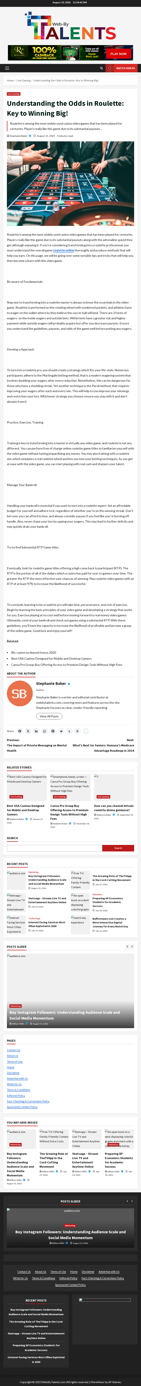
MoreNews (97, 1382)
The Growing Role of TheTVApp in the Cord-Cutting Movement (80, 880)
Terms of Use (15, 1061)
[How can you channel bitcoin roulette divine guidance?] (114, 787)
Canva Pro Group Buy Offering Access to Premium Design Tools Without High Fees (66, 665)
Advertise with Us (17, 1078)
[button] (7, 68)
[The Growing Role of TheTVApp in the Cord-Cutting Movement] (70, 991)
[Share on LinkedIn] (36, 731)
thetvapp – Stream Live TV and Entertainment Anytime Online (16, 902)
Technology (34, 918)
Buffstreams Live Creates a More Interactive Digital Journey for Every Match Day (80, 924)
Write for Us (14, 1084)
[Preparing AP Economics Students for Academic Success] (119, 1139)
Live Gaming (13, 94)
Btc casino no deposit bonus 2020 (33, 652)
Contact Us (13, 1049)
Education (97, 894)
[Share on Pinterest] (53, 731)
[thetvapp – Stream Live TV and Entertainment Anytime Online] (86, 1139)
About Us (12, 1055)
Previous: (37, 745)
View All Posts (49, 716)
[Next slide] (132, 947)
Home (10, 1067)
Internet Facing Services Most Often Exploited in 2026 (16, 924)
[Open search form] (101, 68)
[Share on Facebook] (20, 731)
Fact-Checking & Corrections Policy (28, 1101)
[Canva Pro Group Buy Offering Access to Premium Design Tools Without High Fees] (70, 787)
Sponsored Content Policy (22, 1106)
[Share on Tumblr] (69, 731)
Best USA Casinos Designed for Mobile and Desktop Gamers (51, 658)
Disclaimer (13, 1072)
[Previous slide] (127, 947)
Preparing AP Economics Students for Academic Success (80, 902)
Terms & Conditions (18, 1089)
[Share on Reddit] (61, 731)
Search (12, 838)
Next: (103, 745)
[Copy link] (86, 731)
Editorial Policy (16, 1095)
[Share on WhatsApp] (44, 731)
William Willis (18, 1023)
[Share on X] (28, 731)
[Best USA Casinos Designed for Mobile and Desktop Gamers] (27, 787)
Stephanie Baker (19, 135)
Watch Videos (125, 68)
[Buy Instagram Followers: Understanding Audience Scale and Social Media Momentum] (21, 1139)
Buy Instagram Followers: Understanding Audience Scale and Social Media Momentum (16, 880)
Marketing (33, 872)
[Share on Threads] (77, 731)
